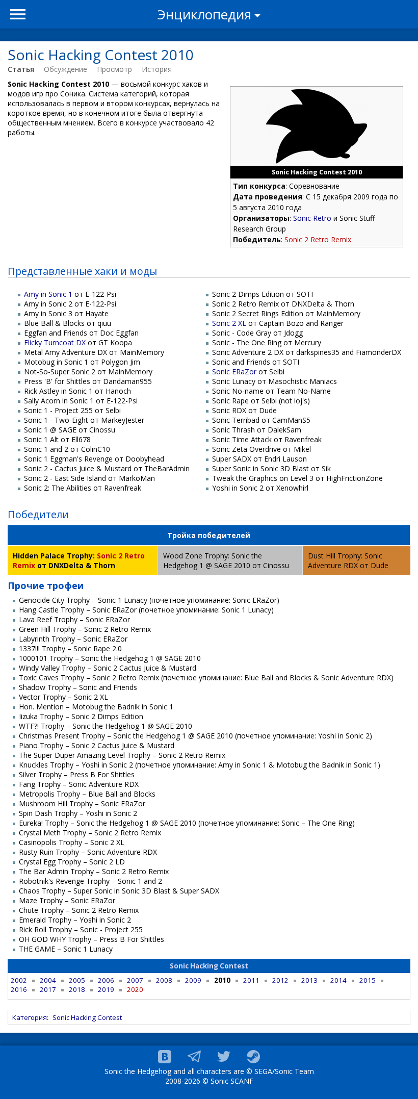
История (157, 69)
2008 (164, 980)
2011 (251, 980)
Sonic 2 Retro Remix (317, 239)
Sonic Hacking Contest (209, 965)
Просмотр (114, 69)
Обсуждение (65, 69)
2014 (338, 980)
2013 (309, 980)
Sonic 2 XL (229, 323)
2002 (19, 980)
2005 (77, 980)
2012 (280, 980)
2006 (106, 980)
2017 (48, 989)
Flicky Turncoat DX (55, 342)
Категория (29, 1017)
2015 (367, 980)
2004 (48, 980)
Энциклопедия (204, 14)
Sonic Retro (312, 218)
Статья (21, 69)
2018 (77, 989)
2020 (135, 989)
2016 (19, 989)
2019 (106, 989)
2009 (193, 980)
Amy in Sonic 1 (48, 294)
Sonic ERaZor (234, 371)
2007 (135, 980)
